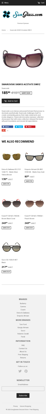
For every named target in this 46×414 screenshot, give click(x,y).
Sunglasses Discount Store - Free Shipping (25, 409)
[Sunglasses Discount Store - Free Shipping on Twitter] (20, 372)
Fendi (23, 337)
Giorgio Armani (23, 328)
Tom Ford (23, 324)
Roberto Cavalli (23, 334)
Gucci (23, 331)
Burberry (23, 303)
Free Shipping (23, 355)
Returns (23, 358)
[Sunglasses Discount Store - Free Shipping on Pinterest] (26, 372)
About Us (23, 352)
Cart (42, 3)
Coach (23, 310)
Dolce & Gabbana (23, 313)
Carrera (23, 307)
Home (4, 30)
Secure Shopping (25, 406)
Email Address (23, 384)
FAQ (23, 345)
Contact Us (23, 348)
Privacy (15, 406)
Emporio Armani (23, 316)
